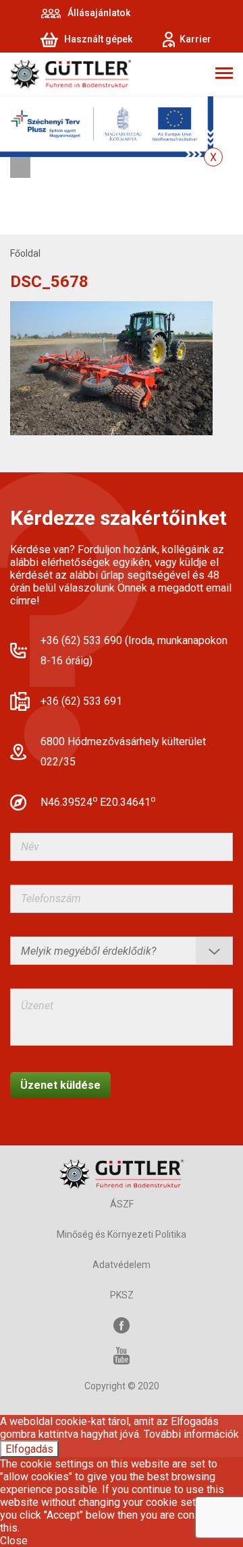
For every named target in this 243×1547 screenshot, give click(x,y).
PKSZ (122, 1295)
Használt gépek (98, 39)
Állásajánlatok (99, 12)
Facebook (121, 1326)
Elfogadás (29, 1449)
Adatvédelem (121, 1264)
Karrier (195, 39)
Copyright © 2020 (121, 1386)
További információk (191, 1434)
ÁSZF (122, 1204)
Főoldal (25, 253)
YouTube (121, 1356)
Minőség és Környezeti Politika (121, 1234)
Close (14, 1540)
